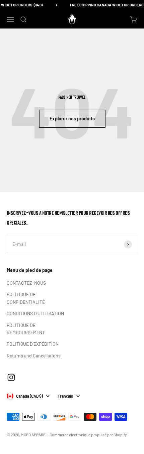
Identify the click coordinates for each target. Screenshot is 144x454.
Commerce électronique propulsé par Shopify (88, 434)
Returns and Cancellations (34, 355)
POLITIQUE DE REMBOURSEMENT (26, 328)
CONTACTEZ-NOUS (26, 283)
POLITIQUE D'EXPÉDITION (33, 344)
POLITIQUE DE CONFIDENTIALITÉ (26, 297)
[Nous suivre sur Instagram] (11, 377)
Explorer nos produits (72, 118)
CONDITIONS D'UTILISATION (35, 313)
